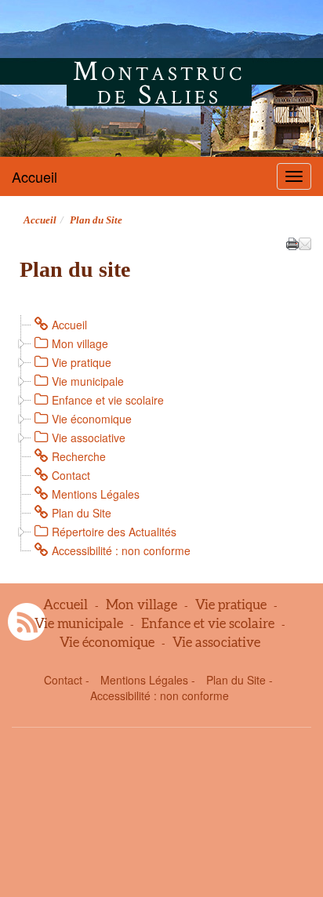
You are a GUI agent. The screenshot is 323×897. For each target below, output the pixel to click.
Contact (71, 475)
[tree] (161, 437)
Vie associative (88, 437)
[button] (305, 242)
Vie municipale (88, 381)
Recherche (79, 456)
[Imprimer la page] (292, 242)
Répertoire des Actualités (114, 531)
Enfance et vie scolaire (108, 400)
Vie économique (92, 419)
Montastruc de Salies (159, 82)
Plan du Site (81, 513)
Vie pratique (81, 362)
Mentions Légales (96, 494)
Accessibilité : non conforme (121, 550)
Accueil (34, 176)
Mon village (80, 343)
